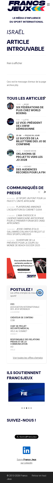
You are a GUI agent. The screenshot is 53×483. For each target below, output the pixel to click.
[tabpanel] (26, 393)
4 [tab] (28, 408)
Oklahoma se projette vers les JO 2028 (29, 157)
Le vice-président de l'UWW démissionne (29, 125)
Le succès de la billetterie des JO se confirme (31, 141)
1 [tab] (22, 408)
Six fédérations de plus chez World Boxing (30, 110)
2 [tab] (24, 408)
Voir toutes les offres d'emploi (28, 357)
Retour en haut (39, 475)
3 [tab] (26, 408)
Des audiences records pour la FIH (30, 171)
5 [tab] (31, 408)
